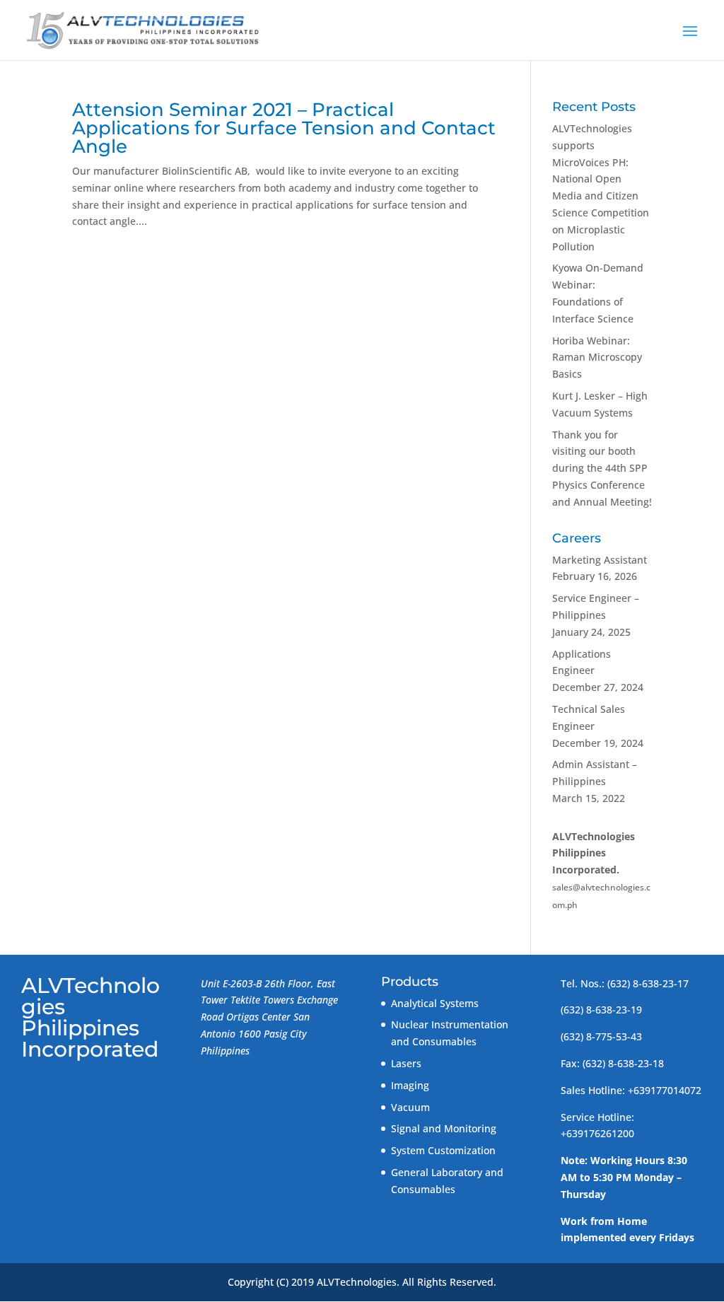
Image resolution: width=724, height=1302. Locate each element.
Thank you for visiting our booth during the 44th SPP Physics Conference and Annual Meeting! (602, 468)
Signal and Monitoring (443, 1128)
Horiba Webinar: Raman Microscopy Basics (597, 357)
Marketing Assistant (599, 559)
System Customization (443, 1150)
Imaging (410, 1085)
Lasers (406, 1063)
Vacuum (410, 1107)
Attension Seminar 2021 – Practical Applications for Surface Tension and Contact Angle (284, 128)
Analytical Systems (435, 1003)
